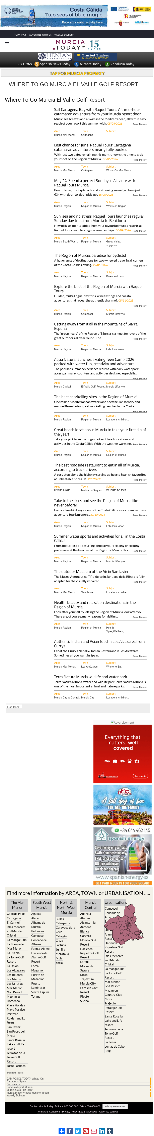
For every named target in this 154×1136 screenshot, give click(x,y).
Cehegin (61, 936)
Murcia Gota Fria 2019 (19, 1090)
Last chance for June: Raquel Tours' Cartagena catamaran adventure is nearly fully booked (92, 147)
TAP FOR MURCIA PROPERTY (77, 73)
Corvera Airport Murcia (19, 1087)
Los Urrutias (15, 983)
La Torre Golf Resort (15, 959)
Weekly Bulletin (16, 1095)
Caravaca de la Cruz (65, 930)
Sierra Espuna (40, 992)
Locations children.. (117, 419)
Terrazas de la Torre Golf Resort (16, 1057)
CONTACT (20, 34)
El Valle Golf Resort (88, 942)
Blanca (84, 931)
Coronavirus (13, 1084)
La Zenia (110, 1042)
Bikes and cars (115, 276)
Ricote (84, 996)
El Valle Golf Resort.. (93, 386)
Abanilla (85, 913)
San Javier (87, 592)
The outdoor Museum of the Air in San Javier (91, 571)
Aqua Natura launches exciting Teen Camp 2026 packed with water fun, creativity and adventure (94, 362)
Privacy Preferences (115, 1106)
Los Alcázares (89, 666)
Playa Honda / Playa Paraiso (16, 1007)
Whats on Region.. (117, 206)
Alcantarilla (88, 922)
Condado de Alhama (39, 942)
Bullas (60, 918)
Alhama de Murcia (38, 924)
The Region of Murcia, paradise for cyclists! (90, 255)
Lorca (35, 966)
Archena (85, 927)
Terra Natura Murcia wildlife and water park (90, 677)
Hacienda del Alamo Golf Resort (39, 957)
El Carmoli (13, 922)
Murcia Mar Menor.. (65, 134)
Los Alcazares (16, 970)
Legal (82, 1111)
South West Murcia (42, 905)
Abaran (85, 918)
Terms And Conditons (48, 1111)
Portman (12, 1014)
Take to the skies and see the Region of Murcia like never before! (96, 503)
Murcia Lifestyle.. (116, 313)
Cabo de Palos (16, 913)
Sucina (84, 1001)
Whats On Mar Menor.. (119, 170)
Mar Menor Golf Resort (14, 990)
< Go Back (12, 706)
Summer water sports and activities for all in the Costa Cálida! (99, 538)
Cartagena (87, 134)
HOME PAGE (62, 490)
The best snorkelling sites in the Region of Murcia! (95, 397)
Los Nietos (14, 979)
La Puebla (13, 953)
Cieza (59, 940)
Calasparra (63, 923)
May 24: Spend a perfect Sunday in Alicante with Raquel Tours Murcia (94, 183)
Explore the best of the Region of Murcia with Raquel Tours (98, 289)
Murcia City (87, 697)
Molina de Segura (91, 490)
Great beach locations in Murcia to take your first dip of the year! (100, 432)
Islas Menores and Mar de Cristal (16, 931)
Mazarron (37, 970)
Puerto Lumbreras (38, 985)
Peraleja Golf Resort (88, 990)
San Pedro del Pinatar (16, 1033)
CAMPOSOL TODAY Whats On (25, 1079)
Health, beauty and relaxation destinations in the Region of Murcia (95, 605)
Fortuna (61, 945)
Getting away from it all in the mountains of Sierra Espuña (96, 326)
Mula (59, 958)
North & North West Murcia (66, 907)
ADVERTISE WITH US (40, 34)
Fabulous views (115, 349)
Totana (35, 996)
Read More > (140, 124)
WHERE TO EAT (116, 490)
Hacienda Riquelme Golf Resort (89, 953)
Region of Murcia (91, 206)
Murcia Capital (62, 386)
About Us (92, 1111)
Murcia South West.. (66, 241)
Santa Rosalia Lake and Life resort (16, 1044)
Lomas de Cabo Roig (115, 1048)
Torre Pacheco (16, 1065)
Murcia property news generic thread (28, 1093)
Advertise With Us (108, 1111)
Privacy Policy (69, 1111)
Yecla (59, 962)
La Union (12, 966)
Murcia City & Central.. (67, 697)
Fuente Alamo (40, 948)
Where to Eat (114, 666)
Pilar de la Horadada (13, 999)
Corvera (85, 936)
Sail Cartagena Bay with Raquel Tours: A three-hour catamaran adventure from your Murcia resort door (97, 112)
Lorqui (84, 961)
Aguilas (36, 913)
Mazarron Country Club (113, 992)
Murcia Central (91, 905)
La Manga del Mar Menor (15, 946)
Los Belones (15, 974)
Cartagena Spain (16, 1081)
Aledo (35, 918)
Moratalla (62, 954)
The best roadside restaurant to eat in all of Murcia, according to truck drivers (97, 467)
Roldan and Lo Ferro (16, 1020)
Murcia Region (62, 206)
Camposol (87, 313)
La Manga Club (16, 940)
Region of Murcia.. (117, 454)
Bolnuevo (37, 931)
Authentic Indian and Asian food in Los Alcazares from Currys (99, 644)
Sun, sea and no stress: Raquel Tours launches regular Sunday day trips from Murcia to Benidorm (99, 218)
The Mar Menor (17, 905)
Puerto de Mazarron (37, 977)
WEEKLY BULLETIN (64, 34)
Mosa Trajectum (87, 977)
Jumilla (60, 949)
